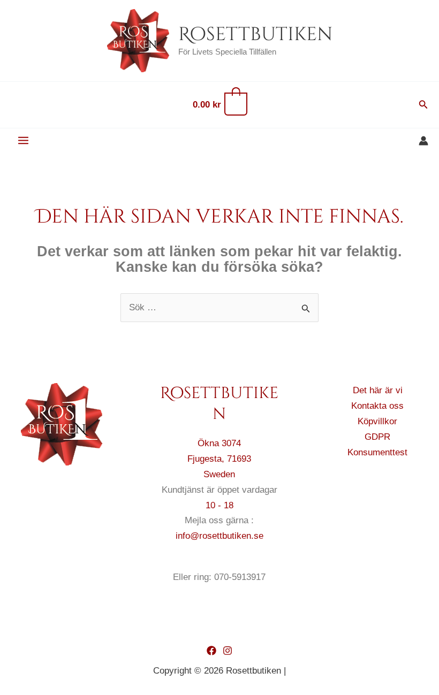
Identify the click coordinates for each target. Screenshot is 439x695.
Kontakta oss (377, 406)
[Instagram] (227, 650)
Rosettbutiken (255, 34)
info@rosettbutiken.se (219, 536)
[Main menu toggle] (23, 141)
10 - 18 (219, 505)
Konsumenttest (377, 452)
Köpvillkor (377, 421)
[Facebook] (211, 650)
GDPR (377, 437)
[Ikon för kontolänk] (423, 141)
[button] (423, 105)
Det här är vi (378, 390)
